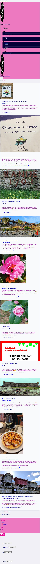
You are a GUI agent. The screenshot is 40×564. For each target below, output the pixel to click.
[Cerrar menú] (0, 537)
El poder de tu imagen (6, 559)
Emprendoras (4, 496)
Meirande (4, 203)
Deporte (6, 38)
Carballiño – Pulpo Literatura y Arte (10, 459)
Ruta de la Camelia (6, 328)
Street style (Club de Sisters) (9, 34)
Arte (3, 201)
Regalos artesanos (6, 365)
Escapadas (6, 44)
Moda (8, 363)
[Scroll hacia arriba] (1, 535)
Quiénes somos (5, 28)
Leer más (6, 112)
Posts (4, 29)
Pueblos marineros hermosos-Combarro (11, 498)
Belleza (6, 37)
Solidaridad (5, 48)
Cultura (5, 201)
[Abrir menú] (1, 78)
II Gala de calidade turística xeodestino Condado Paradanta (15, 157)
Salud (5, 550)
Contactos (4, 561)
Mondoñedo (4, 103)
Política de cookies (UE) (8, 562)
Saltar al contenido (3, 1)
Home (4, 27)
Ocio (3, 552)
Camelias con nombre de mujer (9, 288)
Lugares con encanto (11, 101)
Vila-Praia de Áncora (6, 400)
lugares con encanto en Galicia (21, 101)
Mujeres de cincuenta (28, 496)
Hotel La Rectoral (6, 242)
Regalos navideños (13, 363)
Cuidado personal (5, 547)
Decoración (6, 47)
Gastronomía (6, 45)
